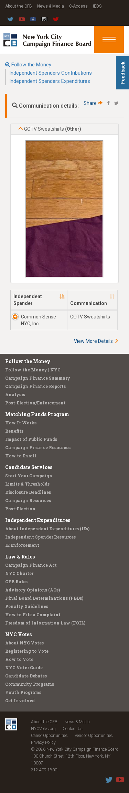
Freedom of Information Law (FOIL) (45, 623)
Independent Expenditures (37, 520)
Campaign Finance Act (31, 565)
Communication (88, 303)
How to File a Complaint (33, 614)
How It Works (20, 422)
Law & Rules (20, 556)
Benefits (14, 431)
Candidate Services (28, 467)
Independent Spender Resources (40, 537)
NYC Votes (18, 634)
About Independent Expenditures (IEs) (47, 528)
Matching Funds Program (37, 414)
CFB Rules (16, 581)
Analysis (15, 394)
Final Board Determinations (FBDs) (44, 598)
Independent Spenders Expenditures (49, 81)
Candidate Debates (26, 675)
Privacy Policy (43, 742)
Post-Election (20, 508)
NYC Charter (19, 573)
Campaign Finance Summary (37, 378)
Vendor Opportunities (94, 735)
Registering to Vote (27, 651)
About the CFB (18, 6)
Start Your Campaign (28, 475)
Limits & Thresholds (27, 484)
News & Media (50, 6)
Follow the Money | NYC (33, 369)
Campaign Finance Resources (38, 447)
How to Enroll (20, 455)
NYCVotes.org (43, 728)
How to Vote (19, 659)
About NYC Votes (24, 642)
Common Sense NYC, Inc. (38, 320)
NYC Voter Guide (24, 667)
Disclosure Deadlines (28, 492)
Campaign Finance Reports (35, 386)
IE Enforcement (22, 545)
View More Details (94, 341)
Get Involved (20, 700)
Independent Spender (27, 300)
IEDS (97, 6)
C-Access (78, 6)
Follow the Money (31, 65)
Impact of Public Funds (31, 439)
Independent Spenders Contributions (50, 73)
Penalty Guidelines (26, 606)
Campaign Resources (28, 500)
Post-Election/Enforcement (35, 402)
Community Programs (29, 684)
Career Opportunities (49, 735)
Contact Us (73, 728)
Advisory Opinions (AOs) (32, 590)
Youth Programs (23, 692)
